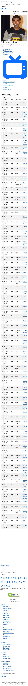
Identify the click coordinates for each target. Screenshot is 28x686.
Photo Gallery (8, 49)
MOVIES (3, 605)
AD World (3, 642)
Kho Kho (25, 366)
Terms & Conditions (8, 670)
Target (25, 417)
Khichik (25, 253)
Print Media (6, 646)
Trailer (5, 612)
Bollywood (6, 631)
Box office (6, 621)
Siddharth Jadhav (16, 12)
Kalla (24, 296)
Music (2, 627)
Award (6, 87)
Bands (5, 638)
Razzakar (25, 335)
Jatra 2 (24, 192)
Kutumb (25, 376)
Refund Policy (7, 668)
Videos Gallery (8, 53)
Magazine (6, 648)
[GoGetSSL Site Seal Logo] (14, 595)
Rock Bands (6, 636)
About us (5, 663)
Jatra (24, 520)
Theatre (5, 619)
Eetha (24, 103)
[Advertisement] (14, 550)
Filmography (8, 51)
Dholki (25, 321)
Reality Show (6, 656)
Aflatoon (25, 173)
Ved (24, 183)
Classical (5, 635)
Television (8, 84)
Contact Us (6, 665)
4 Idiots (25, 371)
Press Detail (6, 650)
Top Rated (6, 610)
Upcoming (6, 606)
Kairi (24, 119)
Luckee (25, 257)
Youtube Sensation (8, 633)
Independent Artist (8, 629)
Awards (5, 624)
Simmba (25, 267)
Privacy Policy (7, 666)
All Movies (6, 614)
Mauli (24, 272)
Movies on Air (7, 658)
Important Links (5, 661)
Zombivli (25, 226)
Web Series (7, 89)
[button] (14, 7)
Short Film (6, 615)
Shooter (25, 188)
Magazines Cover (9, 82)
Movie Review (7, 623)
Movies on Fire (7, 608)
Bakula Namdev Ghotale (25, 496)
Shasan (25, 316)
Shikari (25, 287)
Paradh (25, 412)
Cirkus (24, 197)
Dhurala (25, 248)
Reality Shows (9, 85)
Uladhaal (25, 460)
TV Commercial (7, 644)
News (6, 54)
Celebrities (8, 12)
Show (4, 654)
